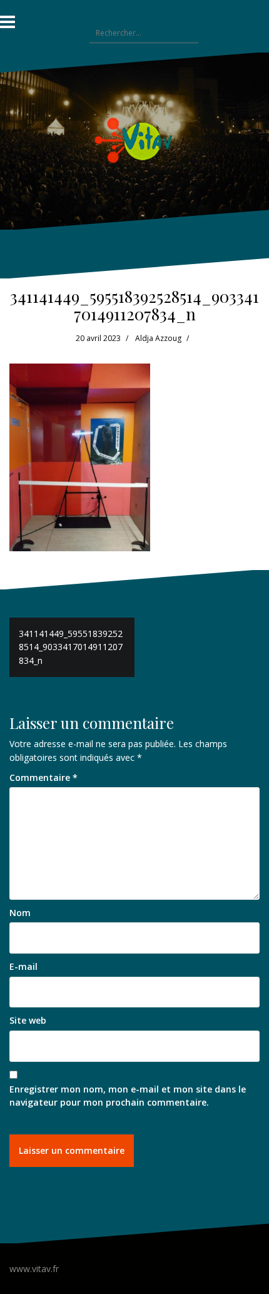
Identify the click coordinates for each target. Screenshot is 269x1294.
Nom (20, 913)
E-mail (23, 966)
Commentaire (43, 777)
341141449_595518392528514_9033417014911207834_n (71, 647)
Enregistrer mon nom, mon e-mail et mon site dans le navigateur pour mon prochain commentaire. (127, 1096)
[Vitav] (134, 140)
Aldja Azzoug (158, 338)
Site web (27, 1020)
